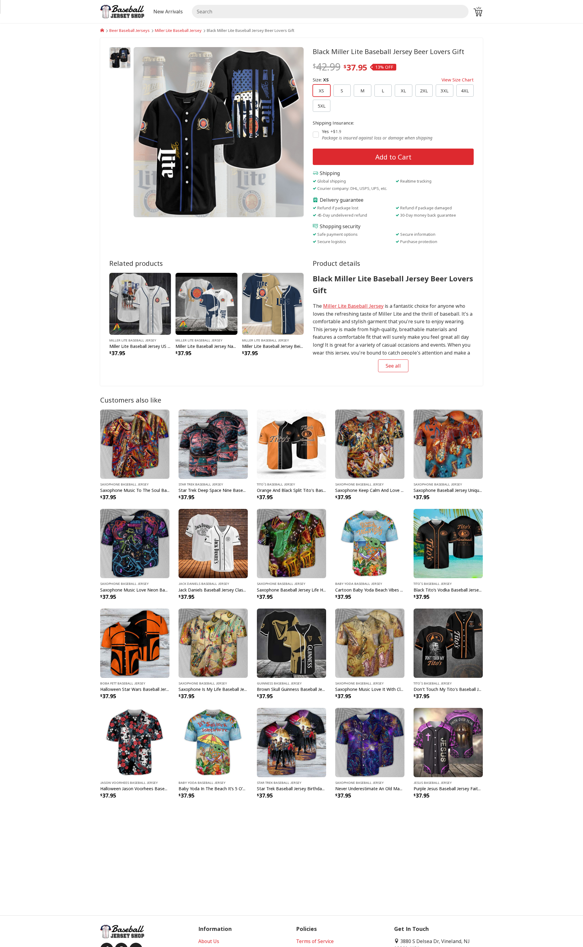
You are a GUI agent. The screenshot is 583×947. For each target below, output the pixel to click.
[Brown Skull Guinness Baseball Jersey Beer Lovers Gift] (291, 642)
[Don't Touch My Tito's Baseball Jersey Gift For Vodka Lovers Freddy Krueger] (448, 642)
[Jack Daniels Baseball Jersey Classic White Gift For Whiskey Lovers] (213, 543)
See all (393, 365)
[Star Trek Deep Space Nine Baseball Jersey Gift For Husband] (213, 444)
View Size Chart (458, 80)
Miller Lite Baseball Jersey (178, 30)
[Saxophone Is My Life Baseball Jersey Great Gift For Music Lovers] (213, 642)
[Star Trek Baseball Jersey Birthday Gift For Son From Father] (291, 742)
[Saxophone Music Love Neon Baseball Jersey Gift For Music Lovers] (134, 543)
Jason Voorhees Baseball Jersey (129, 782)
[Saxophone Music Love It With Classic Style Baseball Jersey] (369, 642)
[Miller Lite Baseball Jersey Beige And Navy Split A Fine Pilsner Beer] (273, 303)
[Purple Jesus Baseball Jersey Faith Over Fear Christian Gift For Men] (448, 742)
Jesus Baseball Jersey (433, 782)
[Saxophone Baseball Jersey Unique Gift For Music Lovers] (448, 444)
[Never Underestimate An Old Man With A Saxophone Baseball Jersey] (369, 742)
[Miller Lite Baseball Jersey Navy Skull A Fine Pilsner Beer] (206, 303)
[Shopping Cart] (478, 11)
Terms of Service (315, 941)
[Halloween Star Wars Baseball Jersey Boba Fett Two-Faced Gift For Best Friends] (134, 642)
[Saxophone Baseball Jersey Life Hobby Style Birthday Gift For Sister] (291, 543)
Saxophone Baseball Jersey (124, 484)
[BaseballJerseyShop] (102, 30)
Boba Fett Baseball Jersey (122, 683)
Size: (393, 80)
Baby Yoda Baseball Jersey (358, 583)
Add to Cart (393, 156)
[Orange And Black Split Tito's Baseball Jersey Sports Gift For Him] (291, 444)
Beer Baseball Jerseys (129, 30)
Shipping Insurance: (333, 123)
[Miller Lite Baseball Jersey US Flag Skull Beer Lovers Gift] (140, 303)
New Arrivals (168, 11)
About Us (208, 941)
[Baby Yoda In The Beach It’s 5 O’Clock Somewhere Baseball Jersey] (213, 742)
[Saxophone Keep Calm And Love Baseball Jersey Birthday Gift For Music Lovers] (369, 444)
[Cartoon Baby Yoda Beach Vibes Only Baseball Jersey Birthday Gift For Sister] (369, 543)
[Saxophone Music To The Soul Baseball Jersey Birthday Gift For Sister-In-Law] (134, 444)
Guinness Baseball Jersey (279, 683)
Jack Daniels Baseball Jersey (204, 583)
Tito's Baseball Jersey (276, 484)
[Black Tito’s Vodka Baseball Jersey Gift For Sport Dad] (448, 543)
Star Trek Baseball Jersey (201, 484)
